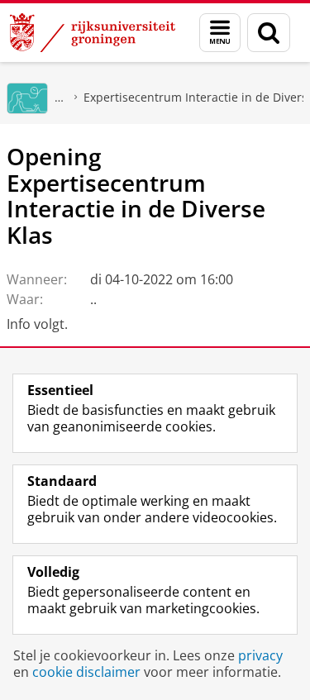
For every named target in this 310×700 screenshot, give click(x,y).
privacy (260, 655)
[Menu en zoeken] (220, 33)
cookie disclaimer (86, 672)
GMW (59, 97)
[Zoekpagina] (268, 33)
